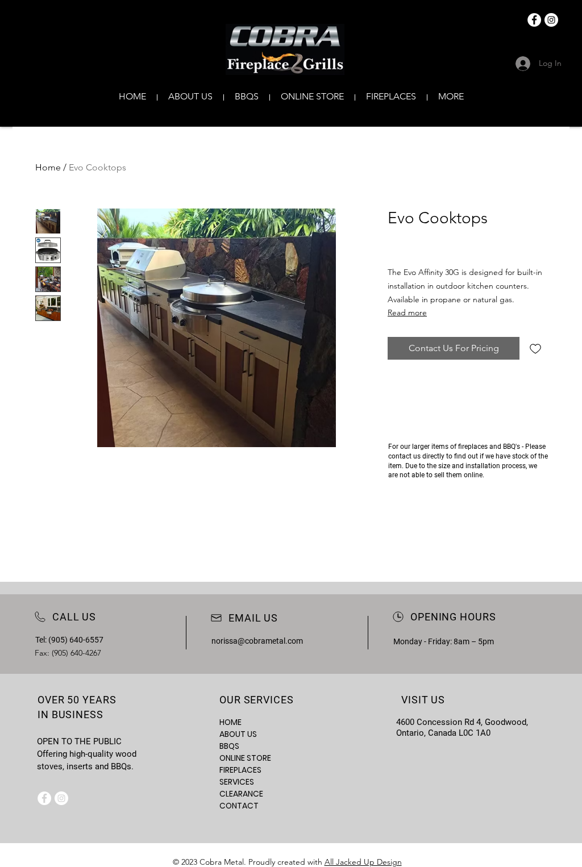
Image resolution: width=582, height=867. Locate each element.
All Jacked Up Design (363, 862)
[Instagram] (551, 20)
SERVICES (236, 781)
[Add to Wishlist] (535, 348)
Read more (407, 312)
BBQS (229, 746)
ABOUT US (238, 734)
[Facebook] (534, 20)
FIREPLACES (240, 770)
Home (48, 167)
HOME (230, 722)
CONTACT (239, 805)
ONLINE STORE (245, 758)
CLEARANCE (241, 793)
